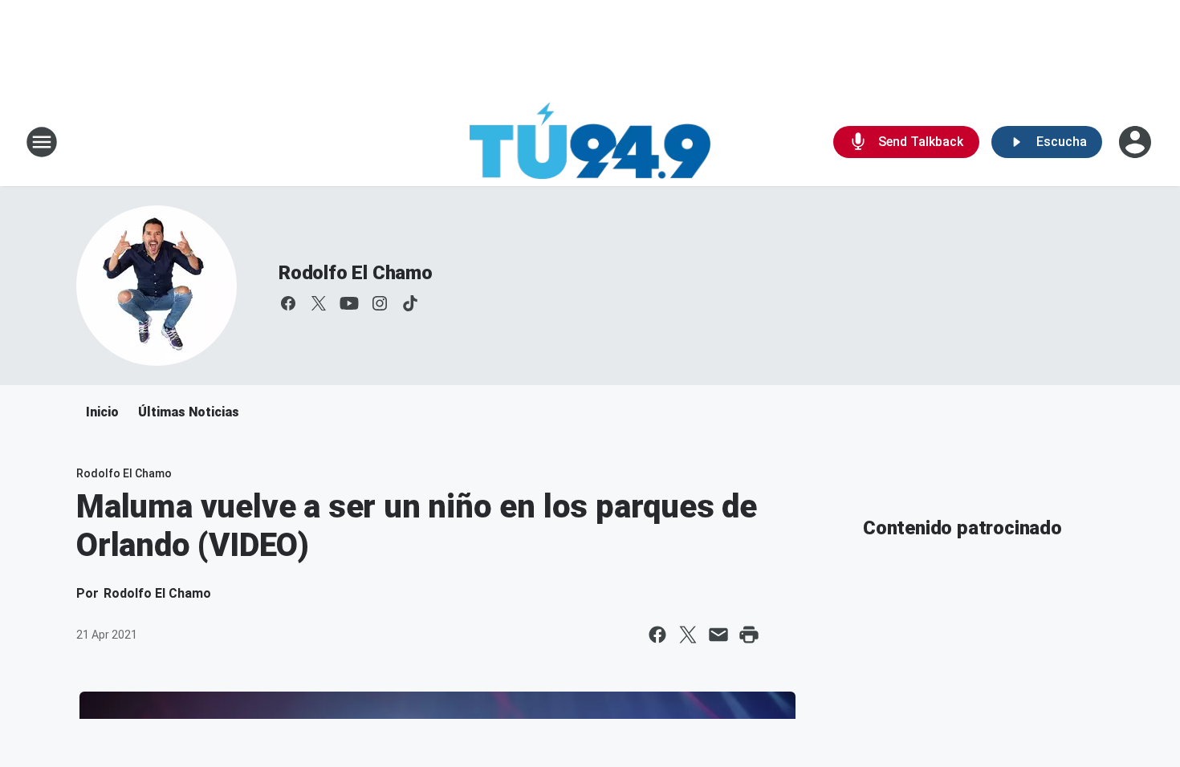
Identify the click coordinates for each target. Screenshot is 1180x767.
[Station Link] (590, 142)
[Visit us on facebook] (288, 303)
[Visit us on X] (318, 303)
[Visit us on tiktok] (410, 303)
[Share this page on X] (688, 634)
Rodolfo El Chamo (356, 273)
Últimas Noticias (188, 412)
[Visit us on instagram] (379, 303)
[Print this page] (749, 634)
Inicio (102, 412)
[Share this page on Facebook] (657, 634)
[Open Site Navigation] (42, 142)
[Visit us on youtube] (349, 303)
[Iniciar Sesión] (1136, 142)
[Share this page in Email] (718, 634)
